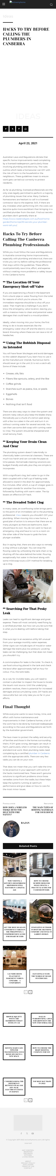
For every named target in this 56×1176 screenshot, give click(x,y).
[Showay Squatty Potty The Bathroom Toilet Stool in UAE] (14, 1008)
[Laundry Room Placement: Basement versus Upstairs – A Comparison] (15, 958)
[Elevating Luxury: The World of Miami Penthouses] (41, 958)
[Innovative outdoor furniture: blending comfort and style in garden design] (41, 911)
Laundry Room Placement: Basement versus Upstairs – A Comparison (14, 978)
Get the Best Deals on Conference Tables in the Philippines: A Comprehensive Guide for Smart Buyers (14, 931)
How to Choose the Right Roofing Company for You (42, 1050)
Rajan (25, 823)
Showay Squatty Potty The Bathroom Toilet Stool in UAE (14, 1020)
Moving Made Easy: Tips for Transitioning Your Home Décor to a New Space (14, 1052)
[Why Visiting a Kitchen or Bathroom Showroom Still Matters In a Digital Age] (15, 865)
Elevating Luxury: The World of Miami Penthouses (41, 976)
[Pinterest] (19, 129)
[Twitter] (12, 129)
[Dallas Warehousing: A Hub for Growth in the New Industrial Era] (42, 1008)
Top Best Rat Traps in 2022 (42, 1082)
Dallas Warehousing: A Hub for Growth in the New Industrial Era (42, 1020)
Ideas (8, 16)
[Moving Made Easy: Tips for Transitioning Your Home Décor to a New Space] (14, 1039)
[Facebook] (6, 129)
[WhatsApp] (25, 129)
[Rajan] (11, 829)
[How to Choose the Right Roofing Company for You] (42, 1039)
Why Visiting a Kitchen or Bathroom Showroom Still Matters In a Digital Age (14, 885)
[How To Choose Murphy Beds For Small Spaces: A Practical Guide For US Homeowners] (41, 865)
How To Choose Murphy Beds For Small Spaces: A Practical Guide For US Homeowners (41, 885)
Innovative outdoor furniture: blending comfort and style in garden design (41, 930)
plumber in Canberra (39, 753)
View (18, 515)
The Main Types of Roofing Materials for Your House (42, 810)
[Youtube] (33, 1134)
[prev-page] (26, 992)
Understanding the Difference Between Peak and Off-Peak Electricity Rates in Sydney (14, 1086)
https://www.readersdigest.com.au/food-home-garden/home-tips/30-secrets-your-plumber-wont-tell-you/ (26, 222)
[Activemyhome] (28, 4)
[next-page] (30, 992)
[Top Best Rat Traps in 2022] (42, 1072)
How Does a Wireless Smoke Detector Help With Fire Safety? (15, 811)
